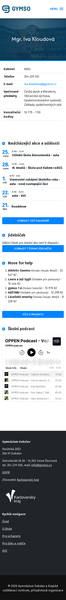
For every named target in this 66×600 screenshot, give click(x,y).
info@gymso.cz (41, 465)
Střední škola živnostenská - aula (35, 155)
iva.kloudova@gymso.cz (40, 84)
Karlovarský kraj (28, 480)
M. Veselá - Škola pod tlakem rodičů (37, 168)
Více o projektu (33, 314)
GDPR (6, 472)
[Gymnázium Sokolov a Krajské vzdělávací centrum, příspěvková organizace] (17, 9)
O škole (7, 529)
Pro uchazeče (11, 536)
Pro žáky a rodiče (13, 543)
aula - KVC (19, 195)
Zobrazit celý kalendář (33, 221)
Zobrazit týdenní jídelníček (33, 248)
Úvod (5, 521)
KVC (4, 551)
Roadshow (19, 206)
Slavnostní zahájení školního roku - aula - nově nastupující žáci (35, 182)
